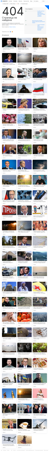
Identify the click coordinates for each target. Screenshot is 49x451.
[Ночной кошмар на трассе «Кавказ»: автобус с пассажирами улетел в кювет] (40, 289)
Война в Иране (13, 3)
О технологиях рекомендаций (21, 450)
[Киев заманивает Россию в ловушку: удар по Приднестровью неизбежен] (9, 60)
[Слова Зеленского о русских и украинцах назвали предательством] (9, 45)
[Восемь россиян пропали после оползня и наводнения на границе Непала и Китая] (40, 319)
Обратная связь (46, 450)
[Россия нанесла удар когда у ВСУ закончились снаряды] (9, 334)
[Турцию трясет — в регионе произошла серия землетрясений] (24, 197)
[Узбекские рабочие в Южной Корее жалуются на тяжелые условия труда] (40, 121)
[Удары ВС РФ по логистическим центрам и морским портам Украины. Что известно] (24, 350)
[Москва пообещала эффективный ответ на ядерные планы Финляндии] (9, 289)
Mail (1, 450)
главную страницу (12, 26)
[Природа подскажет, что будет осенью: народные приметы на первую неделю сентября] (40, 228)
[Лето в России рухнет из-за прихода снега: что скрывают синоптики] (24, 121)
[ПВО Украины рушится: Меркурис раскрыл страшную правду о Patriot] (40, 380)
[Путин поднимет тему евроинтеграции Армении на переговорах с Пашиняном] (24, 167)
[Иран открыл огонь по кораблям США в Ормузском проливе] (24, 228)
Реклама (8, 450)
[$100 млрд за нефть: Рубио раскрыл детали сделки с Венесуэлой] (24, 274)
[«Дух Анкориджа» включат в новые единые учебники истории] (40, 411)
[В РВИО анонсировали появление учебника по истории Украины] (40, 441)
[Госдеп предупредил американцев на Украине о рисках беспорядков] (9, 258)
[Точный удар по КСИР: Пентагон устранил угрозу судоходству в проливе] (9, 350)
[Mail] (1, 1)
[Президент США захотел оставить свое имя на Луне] (9, 426)
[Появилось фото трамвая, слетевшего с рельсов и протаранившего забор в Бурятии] (24, 258)
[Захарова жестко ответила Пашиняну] (40, 45)
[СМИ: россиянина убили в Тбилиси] (40, 60)
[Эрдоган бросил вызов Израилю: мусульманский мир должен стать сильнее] (24, 136)
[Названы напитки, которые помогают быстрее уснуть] (40, 136)
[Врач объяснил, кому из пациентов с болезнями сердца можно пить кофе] (24, 426)
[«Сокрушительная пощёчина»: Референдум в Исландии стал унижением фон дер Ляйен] (24, 106)
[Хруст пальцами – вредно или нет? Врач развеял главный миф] (9, 319)
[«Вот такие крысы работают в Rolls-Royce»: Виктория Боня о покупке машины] (9, 75)
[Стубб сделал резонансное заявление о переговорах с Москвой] (40, 152)
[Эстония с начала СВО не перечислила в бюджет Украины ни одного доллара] (40, 197)
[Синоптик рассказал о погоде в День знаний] (9, 411)
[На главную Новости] (4, 1)
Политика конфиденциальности (30, 450)
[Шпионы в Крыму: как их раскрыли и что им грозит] (24, 91)
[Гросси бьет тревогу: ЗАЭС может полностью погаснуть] (9, 167)
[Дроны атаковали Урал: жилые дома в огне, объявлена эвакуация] (40, 213)
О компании (4, 450)
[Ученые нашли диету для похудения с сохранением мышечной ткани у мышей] (40, 365)
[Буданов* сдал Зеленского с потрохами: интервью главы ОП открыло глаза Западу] (9, 304)
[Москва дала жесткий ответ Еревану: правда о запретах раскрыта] (24, 45)
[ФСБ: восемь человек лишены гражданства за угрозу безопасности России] (24, 334)
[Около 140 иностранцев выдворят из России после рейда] (40, 75)
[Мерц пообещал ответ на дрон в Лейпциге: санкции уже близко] (9, 197)
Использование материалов (39, 450)
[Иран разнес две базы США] (9, 395)
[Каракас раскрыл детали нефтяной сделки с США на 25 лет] (24, 395)
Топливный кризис (24, 3)
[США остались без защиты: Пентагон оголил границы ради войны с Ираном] (24, 411)
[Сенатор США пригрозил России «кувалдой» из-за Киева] (9, 365)
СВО (18, 3)
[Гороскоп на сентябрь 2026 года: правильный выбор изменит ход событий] (24, 441)
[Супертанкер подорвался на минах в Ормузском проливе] (40, 274)
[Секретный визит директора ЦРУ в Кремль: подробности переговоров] (24, 243)
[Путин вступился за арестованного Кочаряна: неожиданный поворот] (9, 152)
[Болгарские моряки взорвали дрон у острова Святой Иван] (40, 91)
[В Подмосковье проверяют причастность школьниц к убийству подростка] (9, 213)
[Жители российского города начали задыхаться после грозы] (40, 167)
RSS (11, 450)
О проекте (14, 450)
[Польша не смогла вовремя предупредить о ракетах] (9, 380)
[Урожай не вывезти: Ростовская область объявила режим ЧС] (9, 91)
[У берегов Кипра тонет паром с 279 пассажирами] (9, 182)
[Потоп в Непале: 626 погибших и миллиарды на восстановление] (24, 304)
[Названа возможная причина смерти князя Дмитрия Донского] (9, 243)
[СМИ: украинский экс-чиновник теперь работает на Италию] (40, 182)
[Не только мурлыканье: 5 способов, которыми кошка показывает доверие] (40, 395)
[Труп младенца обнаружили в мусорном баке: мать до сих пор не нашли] (40, 106)
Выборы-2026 (6, 3)
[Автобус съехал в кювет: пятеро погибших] (9, 106)
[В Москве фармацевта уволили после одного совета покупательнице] (24, 75)
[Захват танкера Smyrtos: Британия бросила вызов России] (24, 60)
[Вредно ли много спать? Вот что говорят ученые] (40, 334)
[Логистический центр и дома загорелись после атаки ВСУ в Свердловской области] (9, 441)
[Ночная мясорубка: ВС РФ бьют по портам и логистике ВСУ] (24, 152)
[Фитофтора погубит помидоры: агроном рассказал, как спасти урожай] (24, 319)
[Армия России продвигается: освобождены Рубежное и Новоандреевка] (40, 426)
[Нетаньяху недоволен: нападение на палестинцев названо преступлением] (24, 213)
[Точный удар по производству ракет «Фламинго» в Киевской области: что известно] (9, 228)
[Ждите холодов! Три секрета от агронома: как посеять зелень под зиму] (40, 350)
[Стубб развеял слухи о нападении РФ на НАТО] (24, 365)
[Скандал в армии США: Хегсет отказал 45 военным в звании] (9, 136)
